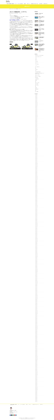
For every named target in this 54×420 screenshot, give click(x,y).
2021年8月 (36, 153)
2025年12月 (36, 102)
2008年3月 (36, 337)
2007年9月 (36, 345)
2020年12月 (36, 163)
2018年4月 (36, 200)
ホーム (18, 404)
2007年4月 (36, 351)
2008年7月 (36, 332)
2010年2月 (36, 308)
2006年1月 (36, 370)
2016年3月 (36, 219)
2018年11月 (36, 191)
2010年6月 (36, 303)
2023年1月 (36, 134)
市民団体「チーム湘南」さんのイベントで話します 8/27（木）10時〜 (41, 17)
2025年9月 (36, 106)
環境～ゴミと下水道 (37, 82)
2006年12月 (36, 356)
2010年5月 (36, 304)
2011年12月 (36, 281)
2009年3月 (36, 322)
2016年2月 (36, 220)
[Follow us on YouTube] (14, 415)
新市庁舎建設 (36, 77)
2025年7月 (36, 107)
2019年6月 (36, 182)
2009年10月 (36, 313)
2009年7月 (36, 317)
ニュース (36, 65)
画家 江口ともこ (37, 85)
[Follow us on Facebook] (10, 415)
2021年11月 (36, 149)
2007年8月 (36, 346)
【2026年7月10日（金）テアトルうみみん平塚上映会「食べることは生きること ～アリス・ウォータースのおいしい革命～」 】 (41, 49)
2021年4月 (36, 158)
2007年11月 (36, 342)
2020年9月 (36, 167)
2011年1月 (36, 294)
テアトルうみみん (37, 64)
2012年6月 (36, 276)
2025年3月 (36, 111)
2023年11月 (36, 129)
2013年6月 (36, 261)
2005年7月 (36, 378)
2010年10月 (36, 298)
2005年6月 (36, 379)
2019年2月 (36, 187)
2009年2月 (36, 323)
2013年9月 (36, 257)
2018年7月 (36, 196)
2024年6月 (36, 121)
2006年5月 (36, 365)
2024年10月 (36, 116)
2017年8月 (36, 209)
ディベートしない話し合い (22, 404)
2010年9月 (36, 299)
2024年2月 (36, 126)
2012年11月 (36, 270)
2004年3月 (36, 398)
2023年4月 (36, 130)
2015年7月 (36, 229)
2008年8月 (36, 331)
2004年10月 (36, 389)
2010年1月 (36, 309)
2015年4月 (36, 233)
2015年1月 (36, 237)
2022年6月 (36, 140)
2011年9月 (36, 284)
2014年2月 (36, 251)
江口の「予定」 (41, 404)
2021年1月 (36, 162)
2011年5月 (36, 289)
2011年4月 (36, 290)
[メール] (13, 415)
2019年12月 (36, 176)
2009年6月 (36, 318)
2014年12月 (36, 238)
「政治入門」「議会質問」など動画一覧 (13, 404)
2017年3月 (36, 215)
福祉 (35, 86)
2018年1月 (36, 204)
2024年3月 (36, 125)
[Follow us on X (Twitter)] (11, 415)
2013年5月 (36, 262)
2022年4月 (36, 143)
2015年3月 (36, 234)
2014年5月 (36, 247)
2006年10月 (36, 359)
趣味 (35, 90)
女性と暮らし (36, 69)
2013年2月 (36, 266)
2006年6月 (36, 364)
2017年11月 (36, 205)
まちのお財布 (36, 61)
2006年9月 (36, 360)
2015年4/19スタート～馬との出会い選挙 (39, 55)
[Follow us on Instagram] (16, 415)
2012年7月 (36, 275)
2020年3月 (36, 173)
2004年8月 (36, 392)
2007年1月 (36, 355)
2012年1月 (36, 280)
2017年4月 (36, 214)
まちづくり (36, 60)
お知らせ (27, 404)
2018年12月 (36, 190)
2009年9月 (36, 314)
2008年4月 (36, 336)
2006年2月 (36, 369)
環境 (35, 81)
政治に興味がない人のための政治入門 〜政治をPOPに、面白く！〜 (39, 73)
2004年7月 (36, 393)
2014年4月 (36, 248)
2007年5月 (36, 350)
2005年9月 (36, 375)
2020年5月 (36, 172)
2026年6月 (36, 97)
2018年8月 (36, 195)
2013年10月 (36, 256)
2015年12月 (36, 223)
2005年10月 (36, 374)
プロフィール (30, 404)
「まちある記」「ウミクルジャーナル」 (35, 404)
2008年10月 (36, 328)
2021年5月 (36, 157)
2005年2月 (36, 384)
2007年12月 (36, 341)
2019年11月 (36, 177)
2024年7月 (36, 120)
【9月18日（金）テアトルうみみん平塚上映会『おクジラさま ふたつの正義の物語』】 (41, 21)
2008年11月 (36, 327)
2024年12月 (36, 115)
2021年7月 (36, 154)
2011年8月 (36, 285)
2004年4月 (36, 397)
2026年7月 (36, 96)
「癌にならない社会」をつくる (38, 56)
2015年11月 (36, 224)
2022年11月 (36, 135)
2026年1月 (36, 101)
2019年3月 (36, 186)
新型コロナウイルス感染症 (37, 76)
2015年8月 (36, 228)
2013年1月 (36, 267)
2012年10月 (36, 271)
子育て (35, 70)
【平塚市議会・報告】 (41, 13)
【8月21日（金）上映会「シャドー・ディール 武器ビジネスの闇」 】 (41, 29)
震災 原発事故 (36, 91)
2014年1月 (36, 252)
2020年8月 (36, 168)
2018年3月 (36, 201)
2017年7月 (36, 210)
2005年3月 (36, 383)
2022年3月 (36, 144)
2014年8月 (36, 243)
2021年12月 (36, 148)
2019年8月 (36, 181)
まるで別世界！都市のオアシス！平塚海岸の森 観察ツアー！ (41, 37)
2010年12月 (36, 295)
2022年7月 (36, 139)
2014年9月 (36, 242)
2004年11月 (36, 388)
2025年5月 (36, 110)
